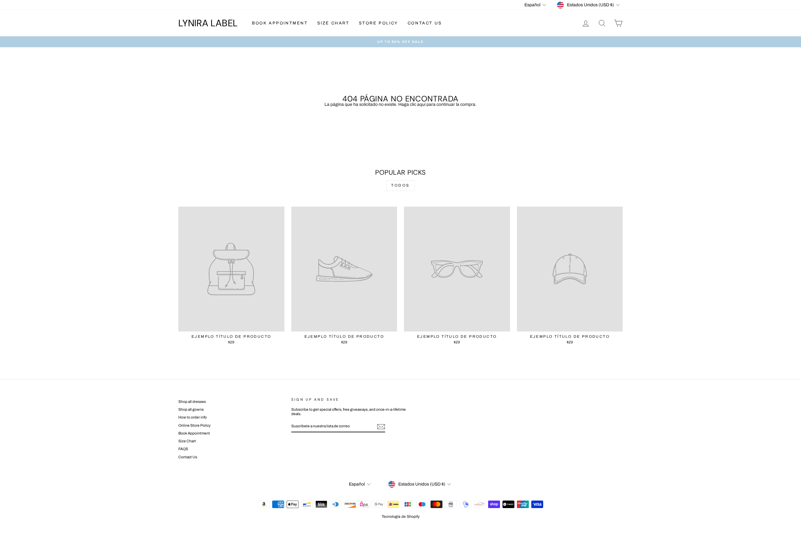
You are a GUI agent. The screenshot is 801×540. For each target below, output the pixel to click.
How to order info (192, 417)
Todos (400, 185)
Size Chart (333, 23)
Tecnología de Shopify (401, 516)
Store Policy (378, 23)
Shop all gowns (191, 409)
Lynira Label (208, 23)
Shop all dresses (192, 402)
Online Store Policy (194, 425)
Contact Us (425, 23)
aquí (421, 104)
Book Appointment (280, 23)
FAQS (183, 449)
